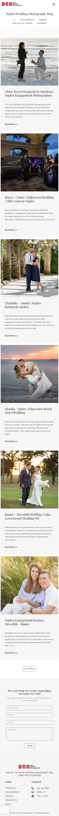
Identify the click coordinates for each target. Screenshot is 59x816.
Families (42, 20)
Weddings (42, 23)
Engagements (27, 20)
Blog (8, 804)
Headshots (11, 800)
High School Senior (22, 23)
